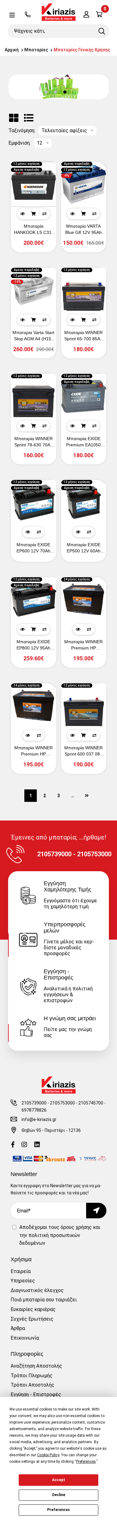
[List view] (28, 118)
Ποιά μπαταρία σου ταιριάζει (44, 1300)
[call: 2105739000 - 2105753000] (27, 15)
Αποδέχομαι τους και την (59, 1235)
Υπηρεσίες (23, 1281)
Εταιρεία (21, 1271)
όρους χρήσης (76, 1227)
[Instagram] (24, 1145)
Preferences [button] (86, 1461)
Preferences (58, 1510)
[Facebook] (13, 1145)
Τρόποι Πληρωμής (31, 1376)
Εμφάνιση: (19, 143)
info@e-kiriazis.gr (39, 1119)
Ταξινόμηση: (21, 130)
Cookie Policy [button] (48, 1455)
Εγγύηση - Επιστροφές (36, 1394)
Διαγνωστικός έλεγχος (37, 1290)
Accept (58, 1480)
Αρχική (12, 49)
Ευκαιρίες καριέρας (33, 1309)
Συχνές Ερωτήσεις (32, 1319)
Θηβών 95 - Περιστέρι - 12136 (51, 1130)
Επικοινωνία (25, 1338)
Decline (58, 1495)
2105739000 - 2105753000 (48, 1102)
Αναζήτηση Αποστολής (36, 1366)
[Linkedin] (37, 1145)
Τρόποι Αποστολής (32, 1385)
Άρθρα (18, 1328)
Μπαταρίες (36, 49)
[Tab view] (13, 118)
